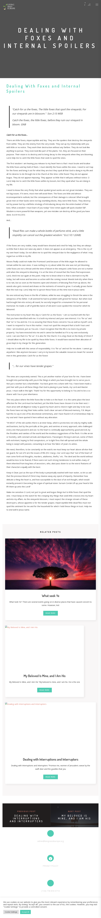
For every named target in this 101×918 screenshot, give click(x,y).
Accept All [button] (25, 912)
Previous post (26, 811)
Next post (74, 811)
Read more (50, 613)
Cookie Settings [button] (11, 912)
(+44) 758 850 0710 (50, 890)
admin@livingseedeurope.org (50, 841)
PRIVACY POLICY (50, 865)
